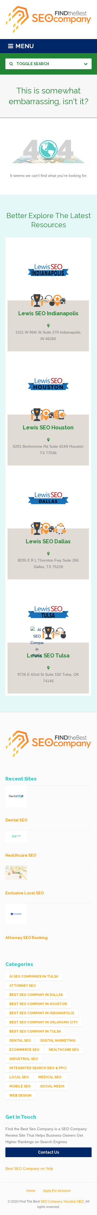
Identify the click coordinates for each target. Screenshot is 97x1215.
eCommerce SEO (24, 1050)
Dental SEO (20, 1040)
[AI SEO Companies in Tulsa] (36, 642)
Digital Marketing (57, 1040)
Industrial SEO (23, 1059)
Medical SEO (49, 1077)
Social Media (52, 1086)
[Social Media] (59, 528)
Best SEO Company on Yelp (29, 1168)
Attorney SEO (22, 986)
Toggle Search (32, 64)
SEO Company (51, 1201)
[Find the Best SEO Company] (48, 19)
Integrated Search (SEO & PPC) (38, 1068)
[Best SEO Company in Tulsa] (48, 632)
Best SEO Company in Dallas (36, 995)
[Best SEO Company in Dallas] (36, 528)
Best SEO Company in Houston (38, 1004)
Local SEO (19, 1077)
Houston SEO (74, 1201)
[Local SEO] (59, 300)
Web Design (20, 1095)
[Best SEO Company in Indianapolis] (36, 300)
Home (30, 1191)
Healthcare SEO (64, 1050)
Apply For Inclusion (57, 1191)
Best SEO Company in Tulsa (35, 1031)
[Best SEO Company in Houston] (36, 414)
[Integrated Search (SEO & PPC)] (48, 300)
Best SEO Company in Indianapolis (41, 1013)
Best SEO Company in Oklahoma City (43, 1022)
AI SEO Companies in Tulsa (33, 976)
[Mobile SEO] (59, 414)
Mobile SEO (20, 1086)
